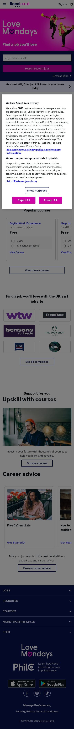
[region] (37, 151)
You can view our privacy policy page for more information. (34, 151)
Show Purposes (37, 190)
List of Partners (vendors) (21, 181)
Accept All (50, 200)
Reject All (24, 200)
